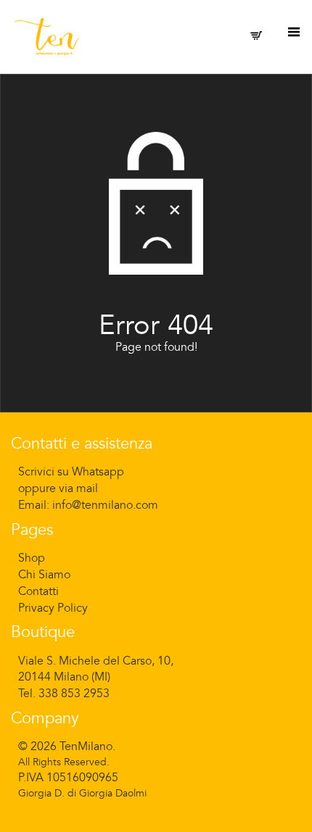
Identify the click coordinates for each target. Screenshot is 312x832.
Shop (31, 558)
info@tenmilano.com (105, 505)
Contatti (38, 591)
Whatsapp (98, 472)
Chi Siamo (44, 574)
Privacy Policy (53, 608)
